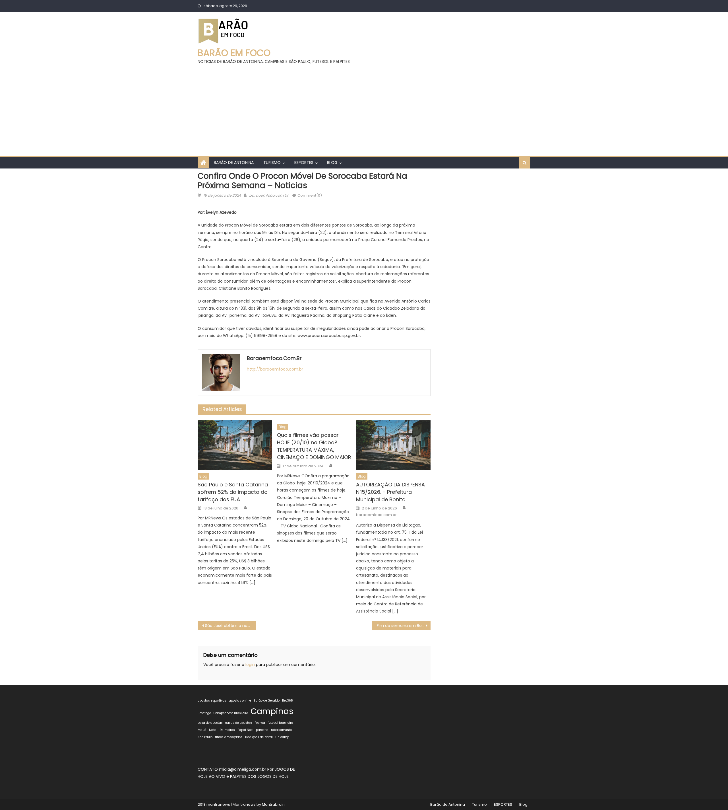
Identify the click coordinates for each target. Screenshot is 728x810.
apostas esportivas (212, 700)
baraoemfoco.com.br (268, 195)
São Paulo (205, 737)
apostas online (240, 700)
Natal (213, 730)
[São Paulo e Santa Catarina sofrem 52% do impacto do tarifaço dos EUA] (235, 445)
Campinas (272, 711)
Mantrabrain (273, 804)
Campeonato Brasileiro (231, 713)
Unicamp (282, 737)
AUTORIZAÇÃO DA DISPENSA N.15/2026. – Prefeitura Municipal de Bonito (390, 492)
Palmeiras (227, 730)
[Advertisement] (364, 108)
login (250, 664)
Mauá (202, 730)
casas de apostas (238, 723)
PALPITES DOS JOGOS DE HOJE (259, 776)
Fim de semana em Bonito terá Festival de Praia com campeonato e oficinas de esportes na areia (404, 625)
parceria (262, 730)
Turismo (272, 162)
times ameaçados (228, 737)
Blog (332, 162)
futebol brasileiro (280, 723)
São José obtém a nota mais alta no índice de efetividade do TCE (230, 625)
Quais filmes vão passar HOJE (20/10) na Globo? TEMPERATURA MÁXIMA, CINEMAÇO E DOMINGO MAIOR (314, 446)
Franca (260, 723)
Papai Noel (245, 730)
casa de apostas (210, 723)
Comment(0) (309, 195)
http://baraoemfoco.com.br (275, 369)
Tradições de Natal (259, 737)
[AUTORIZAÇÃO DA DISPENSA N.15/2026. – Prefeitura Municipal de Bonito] (393, 445)
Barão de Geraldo (267, 700)
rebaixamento (281, 730)
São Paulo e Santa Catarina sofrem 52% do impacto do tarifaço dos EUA (233, 492)
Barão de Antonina (234, 162)
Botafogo (204, 713)
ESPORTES (303, 162)
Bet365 (287, 700)
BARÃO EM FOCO (234, 52)
